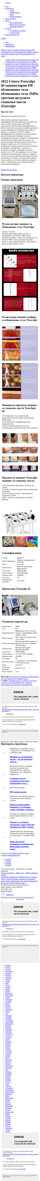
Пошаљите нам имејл (9, 170)
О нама (8, 29)
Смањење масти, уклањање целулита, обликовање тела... (20, 781)
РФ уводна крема (18, 792)
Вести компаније (16, 23)
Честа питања (10, 19)
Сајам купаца (15, 33)
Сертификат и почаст (18, 31)
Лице (12, 14)
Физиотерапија (15, 17)
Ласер (12, 10)
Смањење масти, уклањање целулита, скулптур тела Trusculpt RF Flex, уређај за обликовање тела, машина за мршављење (19, 683)
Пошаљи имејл (6, 891)
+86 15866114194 (15, 853)
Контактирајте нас (12, 35)
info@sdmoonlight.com (11, 855)
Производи (9, 8)
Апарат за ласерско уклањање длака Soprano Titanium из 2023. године (22, 824)
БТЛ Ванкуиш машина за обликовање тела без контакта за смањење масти (20, 678)
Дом (7, 6)
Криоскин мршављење (9, 877)
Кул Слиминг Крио (18, 883)
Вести (7, 21)
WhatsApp (10, 895)
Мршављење (14, 12)
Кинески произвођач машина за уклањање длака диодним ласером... (22, 807)
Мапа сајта (20, 873)
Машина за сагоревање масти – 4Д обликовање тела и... (21, 759)
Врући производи (7, 873)
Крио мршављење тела (14, 881)
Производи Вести (16, 27)
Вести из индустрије (17, 25)
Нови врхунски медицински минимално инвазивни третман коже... (21, 845)
